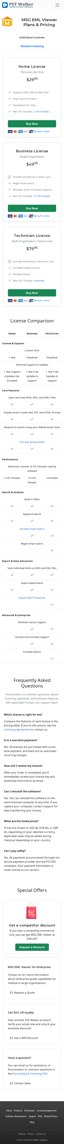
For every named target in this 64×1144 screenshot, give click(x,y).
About (9, 1110)
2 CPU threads (41, 111)
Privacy (31, 1134)
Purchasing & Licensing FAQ (30, 1073)
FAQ (40, 1116)
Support (32, 1116)
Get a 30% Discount (26, 1038)
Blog (32, 1122)
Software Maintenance (16, 1116)
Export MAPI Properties (32, 597)
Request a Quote (24, 992)
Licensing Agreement (17, 729)
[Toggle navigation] (57, 5)
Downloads (29, 1110)
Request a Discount (32, 947)
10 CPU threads (41, 196)
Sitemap (22, 1134)
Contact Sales (22, 1083)
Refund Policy (50, 1116)
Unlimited (38, 280)
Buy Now (32, 124)
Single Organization (32, 156)
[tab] (32, 37)
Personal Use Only (32, 72)
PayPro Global (43, 131)
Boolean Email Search (32, 528)
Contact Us (41, 1134)
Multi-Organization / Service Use (32, 241)
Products (18, 1110)
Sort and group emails (32, 442)
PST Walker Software (38, 1140)
